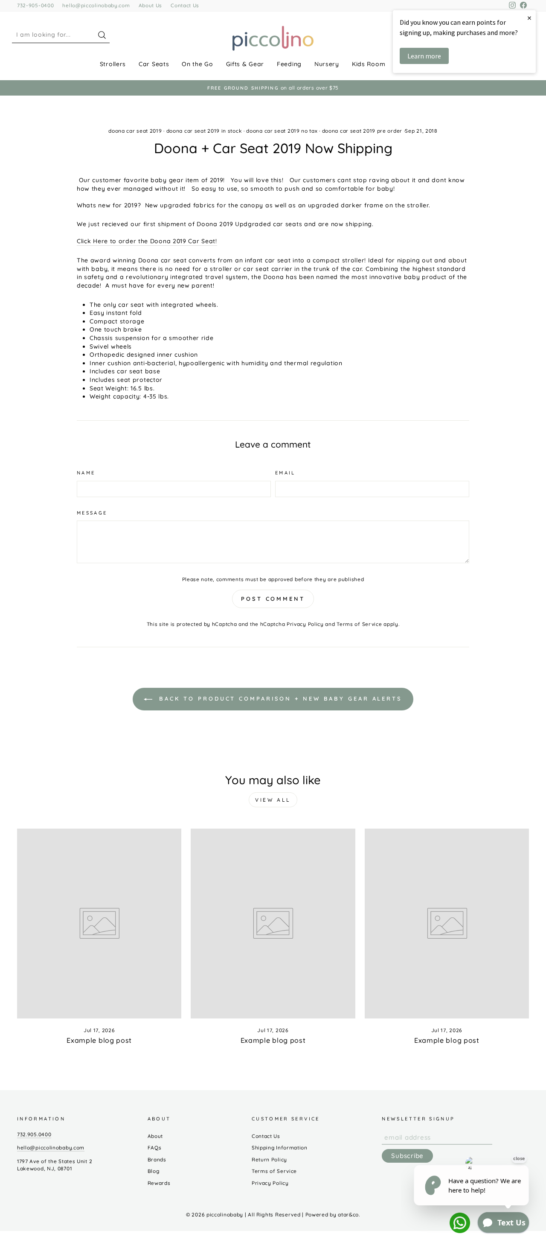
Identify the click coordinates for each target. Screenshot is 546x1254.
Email (285, 473)
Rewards (159, 1183)
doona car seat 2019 (135, 131)
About (155, 1136)
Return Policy (269, 1159)
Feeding (289, 64)
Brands (157, 1159)
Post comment (273, 598)
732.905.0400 (34, 1134)
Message (92, 513)
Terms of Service (359, 624)
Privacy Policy (305, 624)
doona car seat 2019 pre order (362, 131)
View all (273, 800)
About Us (151, 5)
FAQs (155, 1147)
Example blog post (99, 1040)
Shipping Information (280, 1147)
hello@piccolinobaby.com (96, 5)
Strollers (113, 64)
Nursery (326, 64)
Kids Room (368, 64)
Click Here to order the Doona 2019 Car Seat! (147, 241)
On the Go (197, 64)
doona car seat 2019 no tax (281, 131)
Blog (154, 1171)
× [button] (529, 17)
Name (86, 473)
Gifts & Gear (245, 64)
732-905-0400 (35, 5)
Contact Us (185, 5)
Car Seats (154, 64)
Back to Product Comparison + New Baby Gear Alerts (279, 698)
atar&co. (349, 1214)
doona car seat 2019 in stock (204, 131)
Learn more (424, 56)
